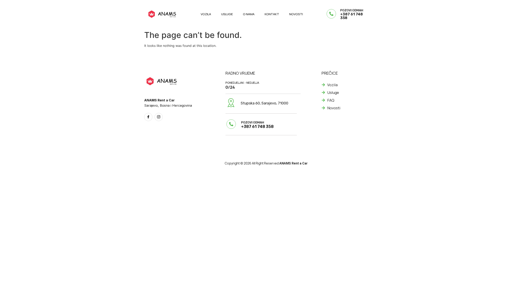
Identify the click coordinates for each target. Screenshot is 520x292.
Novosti (296, 14)
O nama (249, 14)
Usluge (227, 14)
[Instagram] (159, 117)
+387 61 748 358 (351, 16)
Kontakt (272, 14)
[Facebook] (148, 117)
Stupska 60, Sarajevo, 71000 (264, 103)
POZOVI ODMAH (351, 10)
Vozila (206, 14)
